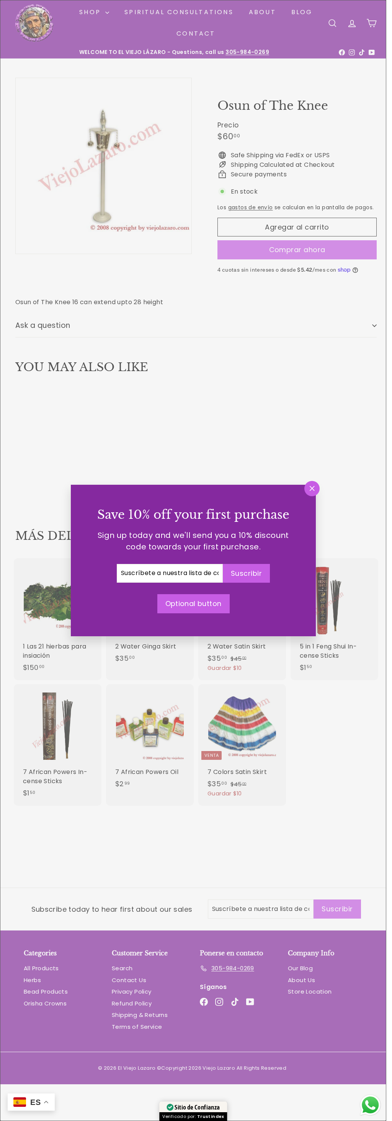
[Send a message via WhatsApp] (370, 1105)
